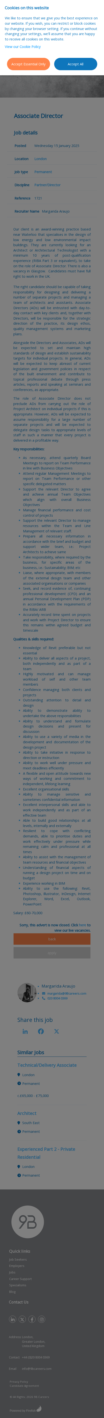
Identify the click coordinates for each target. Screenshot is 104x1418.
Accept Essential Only (28, 64)
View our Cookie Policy (23, 46)
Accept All (75, 64)
